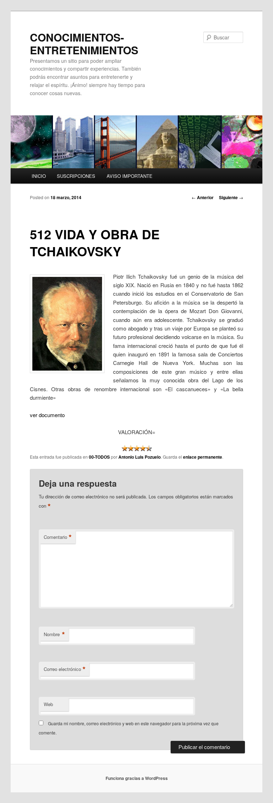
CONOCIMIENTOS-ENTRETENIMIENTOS (84, 43)
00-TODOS (99, 457)
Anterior (203, 197)
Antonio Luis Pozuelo (139, 457)
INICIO (39, 176)
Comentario (58, 537)
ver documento (47, 415)
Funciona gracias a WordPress (137, 778)
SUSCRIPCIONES (76, 176)
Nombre (54, 634)
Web (48, 704)
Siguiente (231, 197)
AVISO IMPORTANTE (129, 176)
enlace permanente (202, 457)
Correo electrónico (65, 669)
